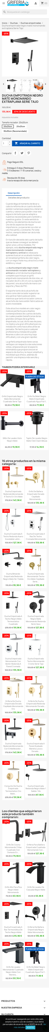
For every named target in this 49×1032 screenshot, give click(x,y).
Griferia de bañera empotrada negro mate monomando (36, 929)
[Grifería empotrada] (18, 3)
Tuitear (22, 153)
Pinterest (28, 153)
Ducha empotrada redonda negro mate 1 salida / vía (36, 788)
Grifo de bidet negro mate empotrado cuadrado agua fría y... (37, 399)
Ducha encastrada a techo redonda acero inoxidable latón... (13, 536)
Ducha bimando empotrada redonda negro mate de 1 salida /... (13, 578)
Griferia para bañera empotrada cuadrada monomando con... (35, 847)
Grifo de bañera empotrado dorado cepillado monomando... (35, 495)
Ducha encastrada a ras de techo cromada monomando (36, 536)
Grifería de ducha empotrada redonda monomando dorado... (36, 704)
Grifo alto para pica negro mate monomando (13, 890)
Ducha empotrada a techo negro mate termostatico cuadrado (13, 620)
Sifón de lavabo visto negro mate (12, 439)
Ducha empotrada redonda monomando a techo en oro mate (13, 494)
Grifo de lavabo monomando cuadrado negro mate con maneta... (13, 971)
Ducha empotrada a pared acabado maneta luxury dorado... (36, 747)
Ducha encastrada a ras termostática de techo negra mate (13, 929)
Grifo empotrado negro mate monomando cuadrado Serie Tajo (12, 399)
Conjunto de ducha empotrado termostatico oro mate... (13, 790)
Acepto (30, 1027)
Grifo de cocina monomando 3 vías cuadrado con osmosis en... (13, 848)
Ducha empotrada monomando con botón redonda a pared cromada (13, 662)
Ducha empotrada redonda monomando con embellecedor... (13, 746)
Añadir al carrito (27, 143)
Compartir (15, 153)
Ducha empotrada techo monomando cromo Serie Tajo (35, 661)
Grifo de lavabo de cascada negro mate (35, 888)
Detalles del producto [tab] (19, 197)
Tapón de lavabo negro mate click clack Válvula (36, 439)
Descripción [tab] (14, 193)
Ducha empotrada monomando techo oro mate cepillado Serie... (35, 578)
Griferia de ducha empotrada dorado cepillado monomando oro (13, 705)
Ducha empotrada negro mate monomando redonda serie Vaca (36, 620)
